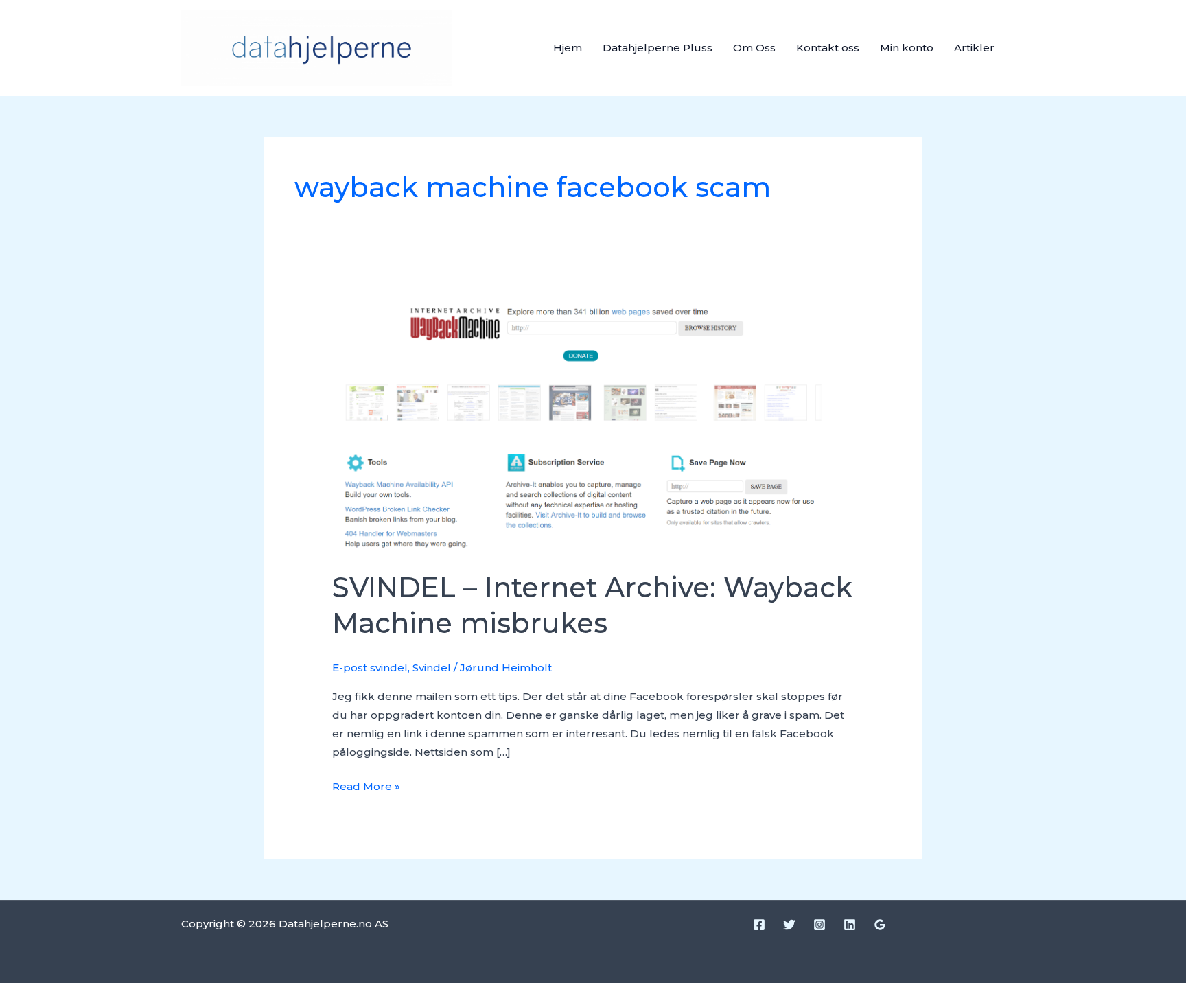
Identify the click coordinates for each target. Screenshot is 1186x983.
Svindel (431, 667)
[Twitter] (789, 924)
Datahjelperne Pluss (657, 47)
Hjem (567, 47)
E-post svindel (370, 667)
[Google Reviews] (880, 924)
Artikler (974, 47)
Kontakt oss (827, 47)
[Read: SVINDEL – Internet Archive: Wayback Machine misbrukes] (593, 423)
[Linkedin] (850, 924)
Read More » (366, 785)
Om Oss (754, 47)
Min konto (906, 47)
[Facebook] (759, 924)
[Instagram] (819, 924)
